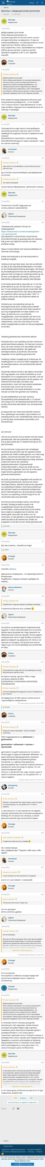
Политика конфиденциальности (14, 1152)
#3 (43, 124)
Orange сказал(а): (9, 601)
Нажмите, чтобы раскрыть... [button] (22, 950)
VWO (3, 104)
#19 (42, 995)
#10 (42, 623)
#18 (42, 969)
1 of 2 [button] (15, 1098)
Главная (39, 1152)
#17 (42, 926)
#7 (43, 541)
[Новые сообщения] (37, 2)
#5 (43, 201)
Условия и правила (34, 1149)
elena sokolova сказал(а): (12, 837)
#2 (43, 70)
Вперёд (23, 1098)
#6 (43, 222)
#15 (42, 867)
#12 (42, 722)
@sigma (12, 569)
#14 (42, 833)
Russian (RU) (8, 1146)
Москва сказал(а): (9, 74)
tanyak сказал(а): (9, 1067)
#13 (42, 794)
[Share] (39, 28)
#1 (43, 28)
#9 (43, 596)
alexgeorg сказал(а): (10, 872)
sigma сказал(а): (9, 899)
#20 (42, 1062)
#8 (43, 565)
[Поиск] (42, 2)
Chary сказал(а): (8, 799)
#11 (42, 662)
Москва (6, 14)
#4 (43, 158)
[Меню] (3, 2)
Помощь (31, 1152)
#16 (42, 894)
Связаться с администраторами (13, 1149)
